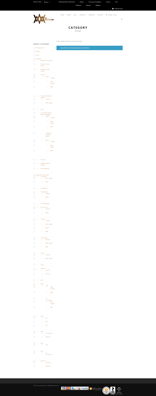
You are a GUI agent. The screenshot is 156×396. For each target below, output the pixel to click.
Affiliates (98, 5)
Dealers (38, 51)
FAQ (116, 2)
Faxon (73, 41)
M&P (42, 331)
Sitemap (88, 5)
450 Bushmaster (45, 203)
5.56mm (43, 219)
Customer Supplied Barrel (48, 134)
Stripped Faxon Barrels (42, 175)
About (69, 15)
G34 (47, 325)
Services (43, 159)
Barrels (68, 41)
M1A (42, 343)
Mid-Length (49, 103)
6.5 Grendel (44, 238)
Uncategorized (40, 48)
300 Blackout (44, 192)
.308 (47, 285)
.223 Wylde (43, 176)
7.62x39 (43, 253)
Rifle (51, 87)
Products (83, 15)
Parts (42, 109)
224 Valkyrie (44, 188)
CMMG (47, 116)
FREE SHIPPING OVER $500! (67, 2)
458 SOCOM (44, 207)
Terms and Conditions (94, 2)
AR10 (42, 284)
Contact (100, 15)
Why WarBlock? (45, 168)
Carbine (52, 78)
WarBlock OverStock (46, 60)
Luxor (37, 55)
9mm (42, 265)
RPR (42, 351)
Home (62, 15)
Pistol (47, 197)
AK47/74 (43, 268)
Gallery (82, 2)
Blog (75, 15)
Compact (48, 362)
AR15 (42, 280)
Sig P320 (43, 361)
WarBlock (63, 41)
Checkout (92, 15)
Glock (42, 316)
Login (47, 2)
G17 (47, 318)
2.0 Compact (49, 333)
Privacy (108, 2)
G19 (47, 321)
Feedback (78, 5)
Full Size (48, 337)
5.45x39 (48, 270)
